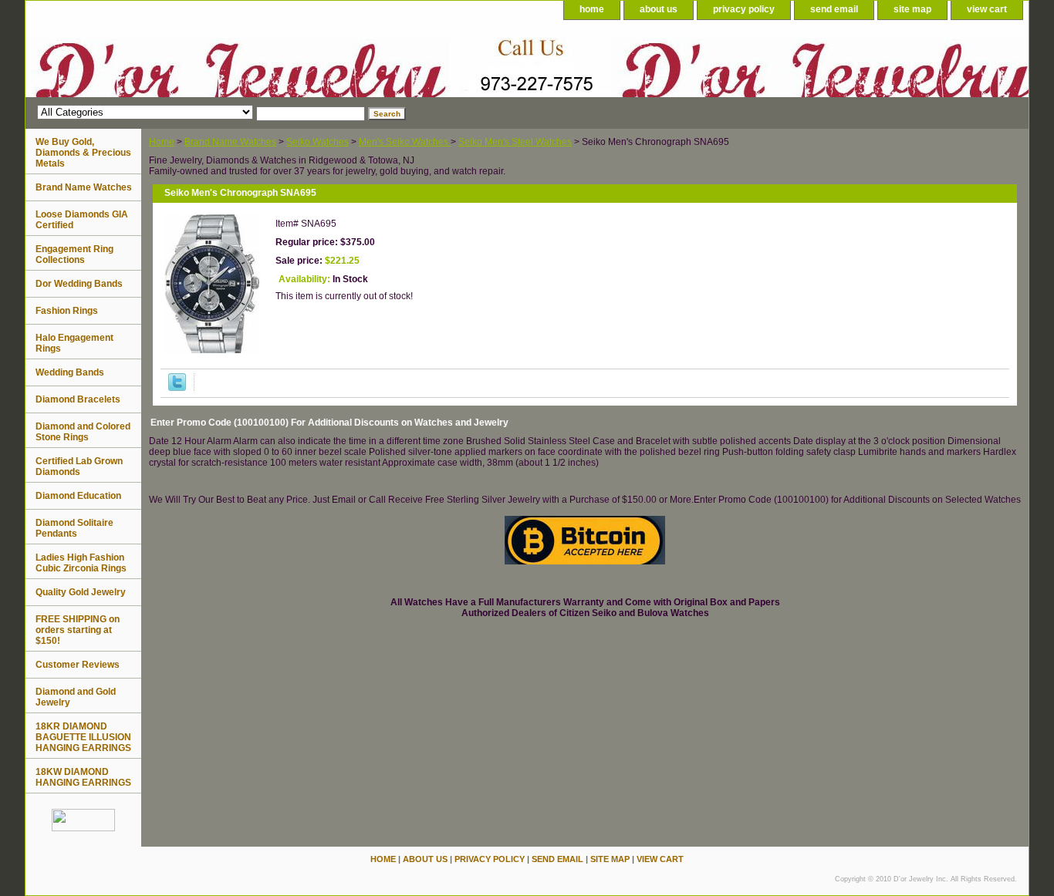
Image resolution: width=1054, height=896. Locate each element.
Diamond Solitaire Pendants (74, 528)
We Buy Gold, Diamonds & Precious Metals (83, 152)
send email (834, 9)
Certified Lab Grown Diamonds (79, 466)
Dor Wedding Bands (79, 283)
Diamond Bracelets (77, 399)
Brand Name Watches (230, 141)
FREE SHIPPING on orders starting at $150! (77, 630)
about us (658, 9)
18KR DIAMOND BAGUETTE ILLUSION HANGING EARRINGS (83, 737)
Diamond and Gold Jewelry (75, 697)
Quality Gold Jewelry (80, 592)
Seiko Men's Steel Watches (515, 141)
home (591, 9)
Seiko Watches (317, 141)
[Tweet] (177, 387)
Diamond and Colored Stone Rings (82, 432)
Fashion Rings (66, 310)
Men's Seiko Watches (405, 141)
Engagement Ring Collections (74, 254)
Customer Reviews (77, 664)
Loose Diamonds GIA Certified (81, 220)
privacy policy (744, 9)
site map (912, 9)
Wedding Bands (69, 372)
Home (161, 141)
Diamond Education (78, 495)
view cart (987, 9)
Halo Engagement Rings (74, 343)
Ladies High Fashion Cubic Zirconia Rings (81, 563)
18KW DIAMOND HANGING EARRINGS (83, 777)
